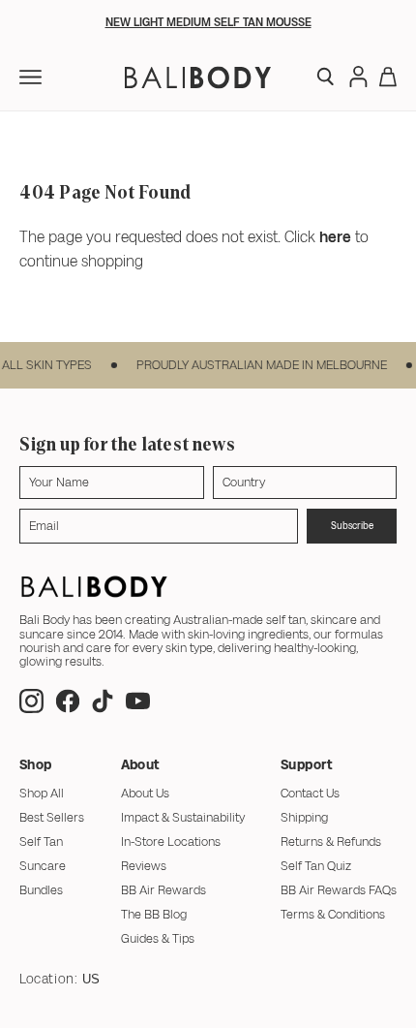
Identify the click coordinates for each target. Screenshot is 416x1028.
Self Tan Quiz (316, 865)
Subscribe (352, 525)
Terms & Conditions (333, 914)
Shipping (304, 817)
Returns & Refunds (331, 841)
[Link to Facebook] (67, 708)
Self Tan (41, 841)
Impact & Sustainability (183, 817)
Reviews (143, 865)
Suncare (42, 865)
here (335, 237)
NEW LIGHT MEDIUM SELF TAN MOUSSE (208, 22)
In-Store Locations (171, 841)
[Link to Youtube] (138, 708)
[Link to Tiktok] (102, 708)
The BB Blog (154, 914)
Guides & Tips (157, 938)
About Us (145, 793)
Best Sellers (51, 817)
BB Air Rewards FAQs (339, 890)
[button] (388, 77)
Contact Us (310, 793)
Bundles (41, 890)
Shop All (41, 793)
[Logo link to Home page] (198, 77)
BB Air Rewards (163, 890)
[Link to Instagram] (32, 708)
